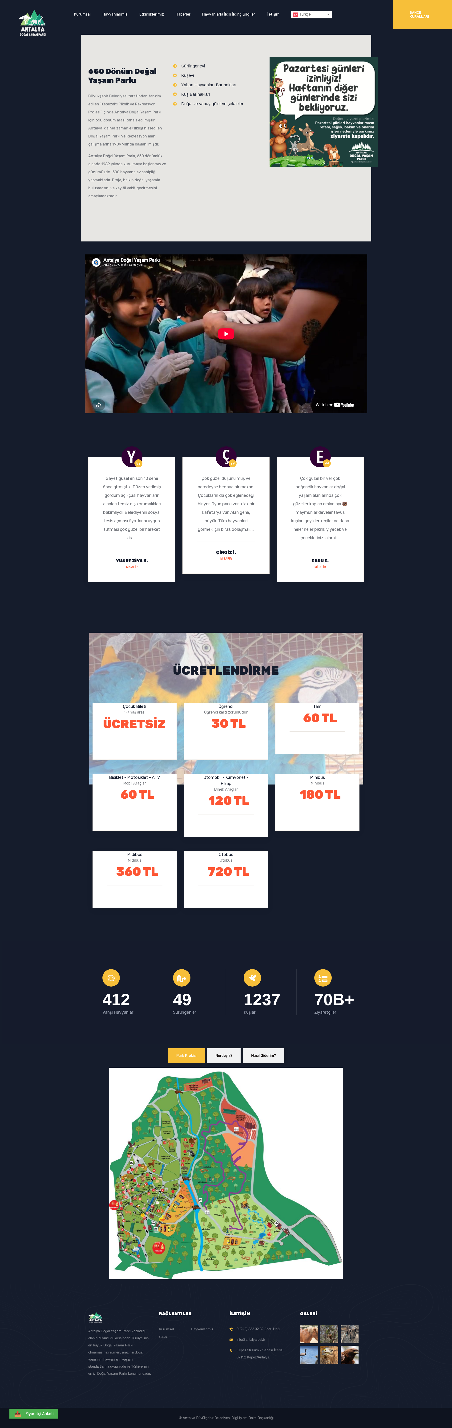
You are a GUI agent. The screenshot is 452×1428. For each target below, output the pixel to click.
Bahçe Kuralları (419, 14)
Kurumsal (82, 14)
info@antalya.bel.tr (251, 1339)
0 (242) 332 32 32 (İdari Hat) (258, 1329)
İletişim (273, 14)
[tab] (186, 1055)
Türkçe (304, 14)
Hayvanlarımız (115, 14)
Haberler (183, 14)
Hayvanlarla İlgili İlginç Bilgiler (228, 14)
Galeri (163, 1337)
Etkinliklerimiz (151, 14)
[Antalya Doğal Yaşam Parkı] (32, 23)
